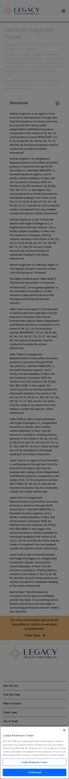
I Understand (34, 772)
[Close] (64, 730)
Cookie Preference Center (34, 762)
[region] (34, 752)
